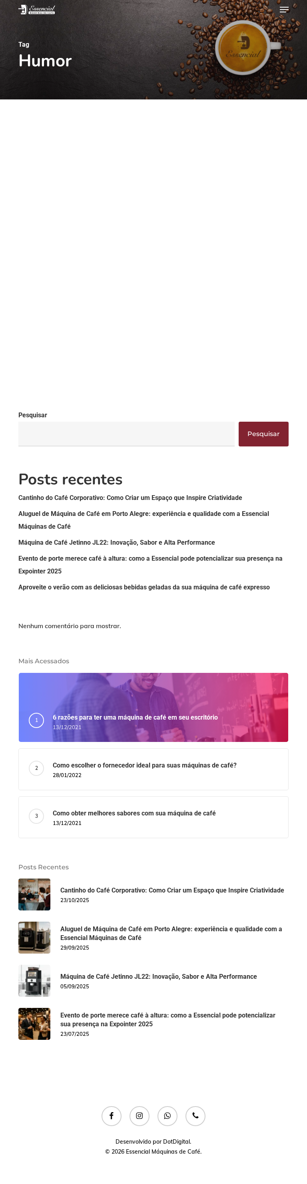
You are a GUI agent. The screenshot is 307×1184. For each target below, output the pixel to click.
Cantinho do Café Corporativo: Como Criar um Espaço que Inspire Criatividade (130, 498)
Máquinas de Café (55, 399)
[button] (284, 10)
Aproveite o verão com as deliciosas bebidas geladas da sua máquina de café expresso (144, 587)
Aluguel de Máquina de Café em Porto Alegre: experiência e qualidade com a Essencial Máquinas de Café (143, 520)
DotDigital (176, 1141)
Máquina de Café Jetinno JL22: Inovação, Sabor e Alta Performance (116, 542)
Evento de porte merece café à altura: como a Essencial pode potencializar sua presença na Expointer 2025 (150, 565)
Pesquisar (32, 415)
